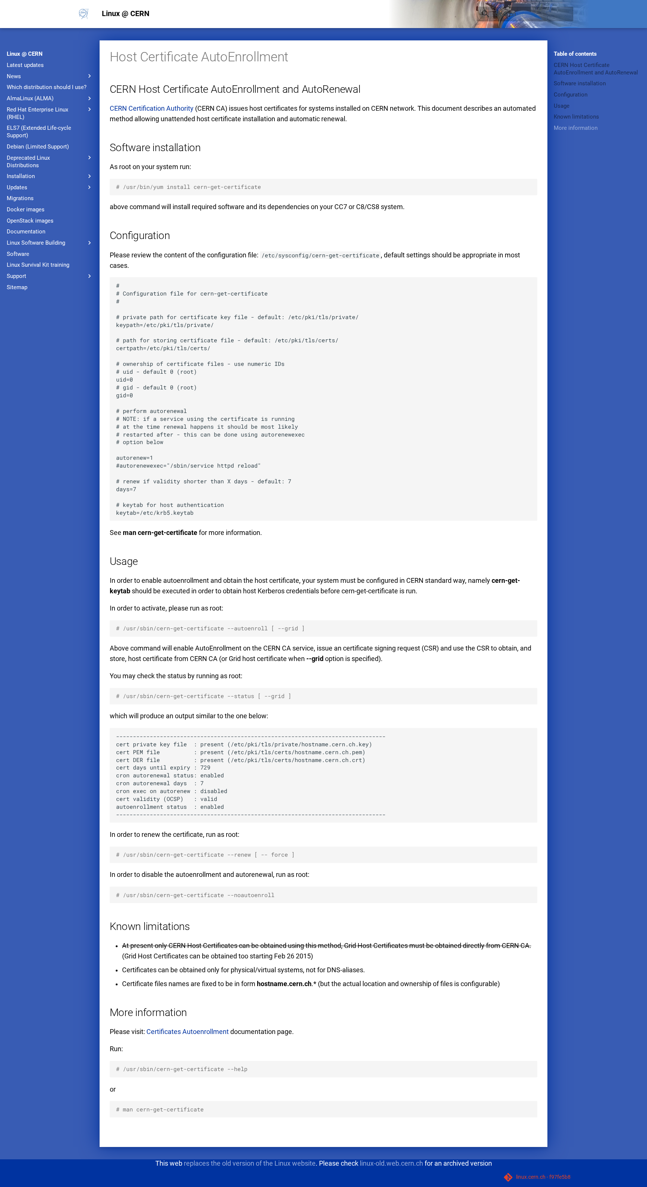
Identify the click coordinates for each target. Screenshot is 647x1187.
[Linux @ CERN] (84, 14)
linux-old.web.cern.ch (391, 1163)
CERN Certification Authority (152, 108)
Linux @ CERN (25, 54)
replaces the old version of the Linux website (250, 1163)
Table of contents (575, 54)
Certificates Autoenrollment (187, 1031)
